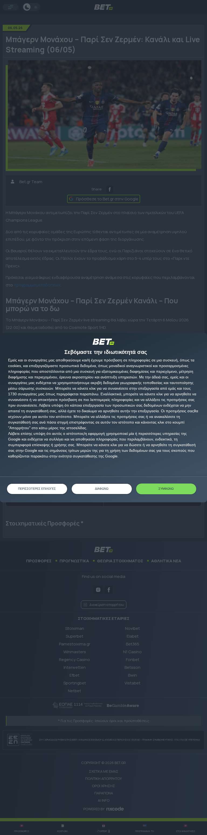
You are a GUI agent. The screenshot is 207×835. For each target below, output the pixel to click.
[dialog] (103, 417)
